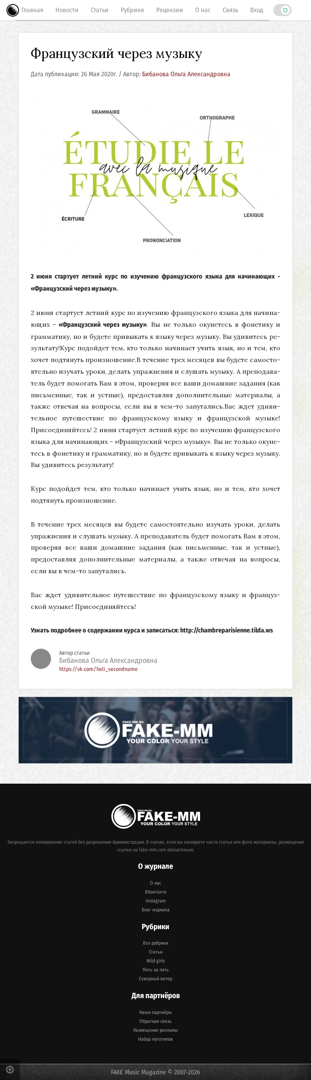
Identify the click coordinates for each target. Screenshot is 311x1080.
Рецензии (169, 10)
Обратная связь (155, 1021)
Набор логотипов (155, 1039)
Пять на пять (156, 970)
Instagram (156, 901)
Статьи (100, 10)
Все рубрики (155, 943)
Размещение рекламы (155, 1030)
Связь (230, 10)
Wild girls (156, 961)
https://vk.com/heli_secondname (98, 669)
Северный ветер (155, 978)
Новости (67, 10)
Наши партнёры (155, 1012)
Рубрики (132, 10)
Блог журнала (156, 910)
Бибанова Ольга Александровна (186, 74)
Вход (256, 10)
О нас (203, 10)
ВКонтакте (155, 892)
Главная (32, 10)
